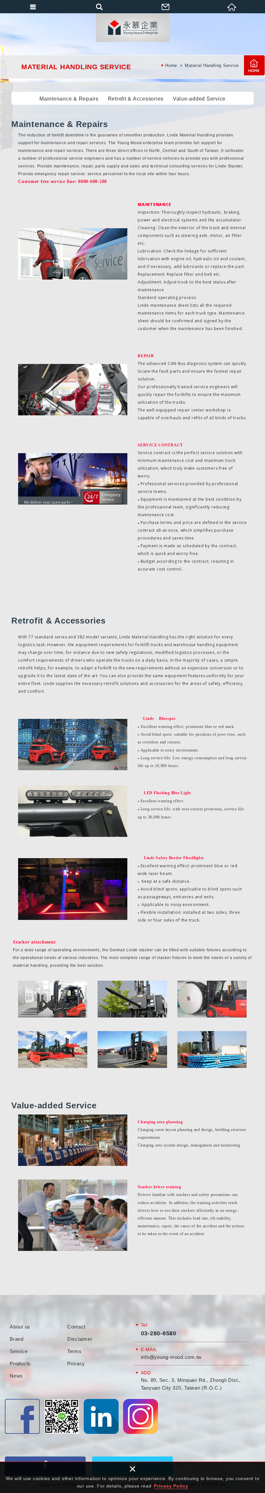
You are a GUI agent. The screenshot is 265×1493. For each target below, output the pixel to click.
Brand (17, 1339)
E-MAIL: (150, 1349)
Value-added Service (199, 98)
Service (18, 1351)
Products (20, 1363)
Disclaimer (79, 1339)
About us (20, 1326)
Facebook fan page (22, 1416)
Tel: (145, 1325)
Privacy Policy (171, 1485)
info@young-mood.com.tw (171, 1357)
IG (140, 1416)
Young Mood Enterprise (132, 27)
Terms (74, 1351)
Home (254, 65)
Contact (76, 1326)
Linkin (101, 1416)
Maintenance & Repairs (69, 98)
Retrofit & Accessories (136, 98)
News (16, 1376)
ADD (146, 1372)
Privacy (76, 1363)
